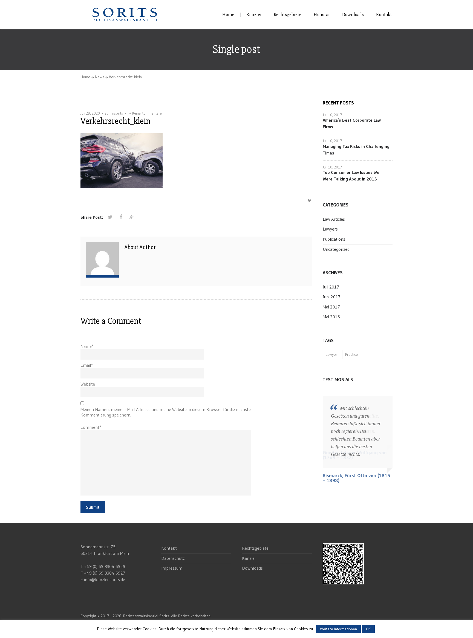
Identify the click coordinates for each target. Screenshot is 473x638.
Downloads (353, 15)
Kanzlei (253, 15)
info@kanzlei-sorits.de (104, 579)
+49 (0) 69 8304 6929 (104, 566)
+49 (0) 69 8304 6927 (104, 573)
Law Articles (334, 219)
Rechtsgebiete (287, 15)
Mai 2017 (331, 307)
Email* (86, 365)
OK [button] (368, 629)
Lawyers (330, 229)
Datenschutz (173, 558)
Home (228, 15)
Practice (351, 354)
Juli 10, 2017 (332, 115)
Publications (334, 239)
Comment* (90, 427)
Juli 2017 (331, 287)
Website (87, 384)
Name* (87, 346)
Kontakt (384, 15)
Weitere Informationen (338, 629)
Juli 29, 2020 (90, 113)
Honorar (322, 15)
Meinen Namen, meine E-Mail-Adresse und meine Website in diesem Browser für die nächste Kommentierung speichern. (165, 412)
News (99, 76)
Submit (93, 507)
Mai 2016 (331, 316)
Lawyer (331, 354)
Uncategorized (336, 249)
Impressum (171, 568)
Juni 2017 (332, 296)
